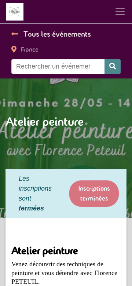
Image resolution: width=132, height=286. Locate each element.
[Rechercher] (112, 66)
